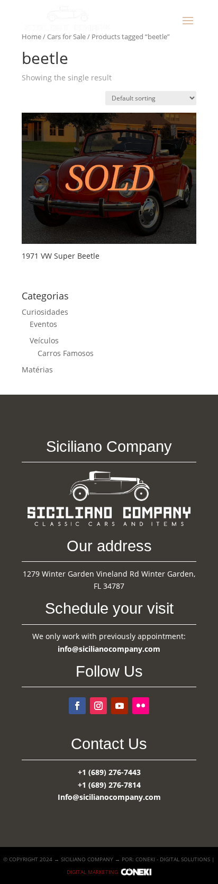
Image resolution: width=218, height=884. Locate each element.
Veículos (44, 340)
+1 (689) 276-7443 (109, 772)
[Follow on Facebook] (77, 705)
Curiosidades (45, 312)
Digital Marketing (92, 872)
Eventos (43, 324)
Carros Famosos (66, 353)
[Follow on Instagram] (98, 705)
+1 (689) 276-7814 (109, 785)
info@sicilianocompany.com (109, 649)
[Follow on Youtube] (119, 705)
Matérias (37, 369)
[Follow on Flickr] (140, 705)
